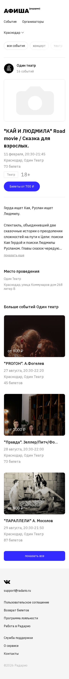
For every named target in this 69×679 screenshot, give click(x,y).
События (10, 22)
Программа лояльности (21, 618)
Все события (16, 46)
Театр (58, 46)
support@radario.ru (17, 590)
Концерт (39, 46)
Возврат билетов (16, 610)
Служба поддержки (18, 638)
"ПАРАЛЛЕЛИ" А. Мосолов (28, 520)
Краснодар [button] (12, 32)
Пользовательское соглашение (26, 602)
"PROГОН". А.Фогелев (24, 363)
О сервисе (11, 646)
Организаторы (33, 22)
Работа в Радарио (17, 626)
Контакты (11, 653)
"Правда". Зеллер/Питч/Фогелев (31, 442)
